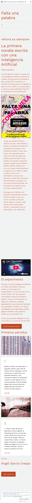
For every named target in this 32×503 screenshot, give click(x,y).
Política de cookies (18, 496)
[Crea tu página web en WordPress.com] (16, 1)
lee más (7, 393)
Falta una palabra (10, 15)
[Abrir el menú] (2, 25)
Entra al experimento (11, 326)
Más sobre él (8, 474)
